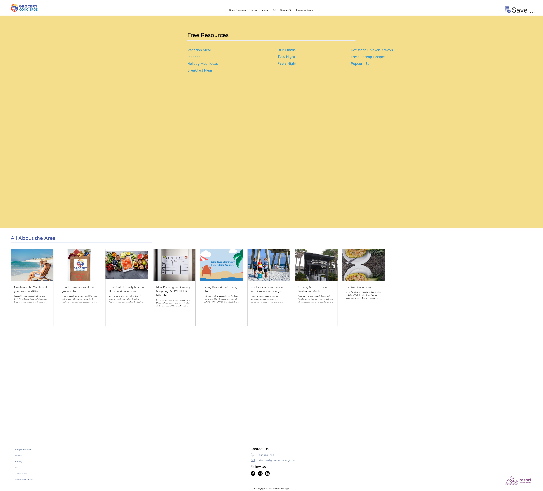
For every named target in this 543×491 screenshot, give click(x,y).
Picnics (18, 455)
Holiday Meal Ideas (202, 64)
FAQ (17, 467)
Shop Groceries (23, 449)
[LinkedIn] (267, 473)
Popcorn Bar (361, 64)
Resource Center (24, 479)
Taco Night (286, 57)
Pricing (18, 461)
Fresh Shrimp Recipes (368, 57)
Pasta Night (287, 64)
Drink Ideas (286, 50)
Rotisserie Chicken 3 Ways (372, 50)
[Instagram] (260, 473)
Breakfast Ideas (200, 70)
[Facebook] (253, 473)
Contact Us (21, 473)
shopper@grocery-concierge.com (277, 460)
